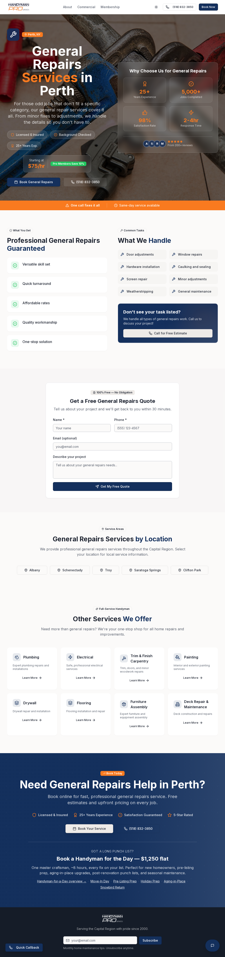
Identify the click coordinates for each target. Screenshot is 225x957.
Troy (108, 570)
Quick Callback (27, 947)
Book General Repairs (36, 182)
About (67, 7)
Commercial (86, 7)
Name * (59, 420)
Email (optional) (65, 438)
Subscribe (150, 940)
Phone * (120, 420)
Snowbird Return (112, 887)
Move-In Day (100, 881)
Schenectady (72, 570)
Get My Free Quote (115, 486)
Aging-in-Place (174, 881)
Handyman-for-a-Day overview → (61, 881)
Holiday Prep (150, 881)
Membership (110, 7)
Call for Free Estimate (170, 333)
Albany (34, 570)
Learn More (30, 677)
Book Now (208, 7)
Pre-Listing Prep (125, 881)
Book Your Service (92, 828)
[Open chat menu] (212, 945)
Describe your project (69, 457)
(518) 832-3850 (183, 7)
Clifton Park (192, 570)
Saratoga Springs (147, 570)
